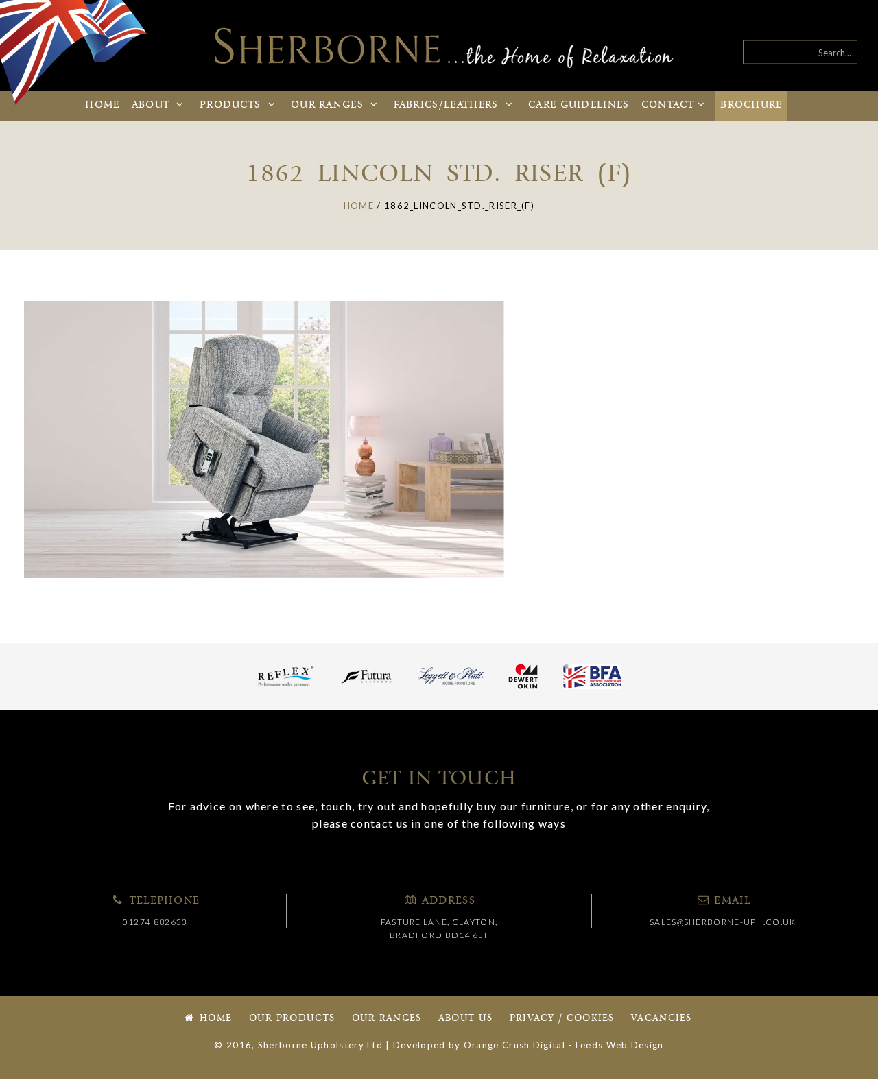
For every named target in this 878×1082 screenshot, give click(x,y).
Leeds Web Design (620, 1044)
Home (102, 105)
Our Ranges (387, 1018)
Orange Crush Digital (514, 1044)
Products (232, 105)
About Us (465, 1018)
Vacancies (661, 1018)
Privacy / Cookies (562, 1018)
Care (579, 105)
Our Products (292, 1018)
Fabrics (446, 105)
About (153, 105)
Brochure (751, 105)
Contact (667, 105)
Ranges (329, 105)
